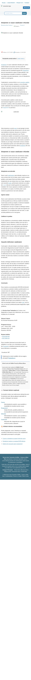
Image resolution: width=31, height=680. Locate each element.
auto (23, 302)
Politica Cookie (25, 476)
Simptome (4, 64)
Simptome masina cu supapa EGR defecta (14, 441)
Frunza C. (22, 25)
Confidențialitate (8, 476)
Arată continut (21, 58)
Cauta (24, 13)
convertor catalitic (24, 82)
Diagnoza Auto (7, 471)
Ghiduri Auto (17, 469)
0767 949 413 (5, 338)
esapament (26, 70)
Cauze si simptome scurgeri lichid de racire (14, 438)
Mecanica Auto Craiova (6, 25)
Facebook (5, 346)
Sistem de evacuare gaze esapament (12, 443)
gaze (15, 128)
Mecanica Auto (24, 469)
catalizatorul (11, 175)
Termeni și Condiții (17, 476)
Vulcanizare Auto (16, 471)
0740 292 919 (5, 336)
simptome (22, 145)
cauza (4, 185)
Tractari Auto (24, 471)
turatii (9, 183)
